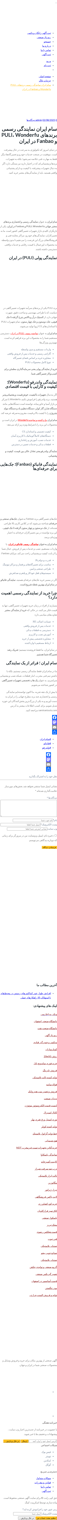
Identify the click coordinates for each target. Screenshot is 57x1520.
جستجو (47, 41)
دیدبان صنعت (50, 1098)
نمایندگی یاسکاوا (49, 1154)
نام (55, 820)
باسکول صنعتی (49, 1217)
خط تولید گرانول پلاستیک (45, 1133)
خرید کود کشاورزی (47, 1203)
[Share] (28, 732)
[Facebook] (28, 717)
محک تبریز (52, 1224)
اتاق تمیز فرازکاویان (47, 1210)
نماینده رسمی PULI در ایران (24, 333)
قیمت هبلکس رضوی (47, 1231)
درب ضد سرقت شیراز (46, 1168)
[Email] (28, 727)
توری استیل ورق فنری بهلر (44, 1119)
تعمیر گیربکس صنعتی (46, 1274)
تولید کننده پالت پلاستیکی (44, 1077)
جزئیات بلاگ (45, 80)
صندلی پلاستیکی (49, 1245)
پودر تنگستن (51, 1288)
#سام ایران (45, 739)
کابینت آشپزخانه (49, 1161)
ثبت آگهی (46, 54)
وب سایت (52, 828)
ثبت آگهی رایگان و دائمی (39, 32)
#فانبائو (47, 743)
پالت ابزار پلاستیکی (47, 1175)
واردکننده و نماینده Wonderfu (32, 419)
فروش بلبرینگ (50, 1070)
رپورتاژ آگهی (51, 1035)
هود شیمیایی (51, 1140)
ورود (48, 61)
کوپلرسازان (51, 1049)
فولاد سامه (51, 1084)
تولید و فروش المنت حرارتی (43, 1295)
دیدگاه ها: (52, 797)
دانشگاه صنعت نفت (47, 1028)
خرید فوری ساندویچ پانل (45, 1063)
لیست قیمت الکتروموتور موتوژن (41, 1105)
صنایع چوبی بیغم (49, 1252)
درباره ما (46, 45)
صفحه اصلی (45, 76)
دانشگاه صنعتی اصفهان (45, 1021)
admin (39, 119)
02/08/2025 (48, 119)
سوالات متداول (43, 1478)
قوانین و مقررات (43, 1482)
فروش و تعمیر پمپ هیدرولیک (42, 1091)
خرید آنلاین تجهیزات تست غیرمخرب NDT (36, 1147)
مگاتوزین (52, 1182)
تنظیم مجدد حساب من (46, 1518)
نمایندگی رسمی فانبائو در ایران (23, 544)
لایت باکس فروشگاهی (46, 1196)
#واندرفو (46, 747)
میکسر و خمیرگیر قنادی (45, 1042)
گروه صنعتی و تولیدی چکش (43, 1266)
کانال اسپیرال (50, 1112)
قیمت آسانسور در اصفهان (44, 1281)
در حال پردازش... (26, 1518)
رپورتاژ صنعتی (44, 37)
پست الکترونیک (49, 824)
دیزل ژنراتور (51, 1189)
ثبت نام (47, 65)
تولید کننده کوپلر (49, 1126)
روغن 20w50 (50, 1056)
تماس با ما (46, 50)
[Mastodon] (28, 722)
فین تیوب (52, 1238)
